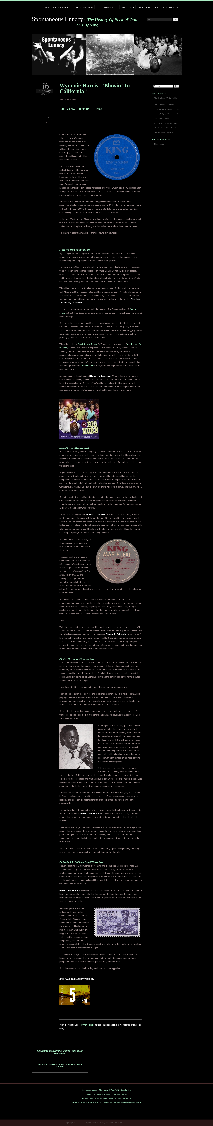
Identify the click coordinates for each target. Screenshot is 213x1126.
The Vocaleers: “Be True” (163, 132)
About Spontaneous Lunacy (58, 7)
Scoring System (170, 7)
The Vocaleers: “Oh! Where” (165, 128)
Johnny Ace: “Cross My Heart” (165, 123)
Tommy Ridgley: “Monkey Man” (166, 114)
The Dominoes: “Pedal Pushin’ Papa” (164, 99)
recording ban (88, 366)
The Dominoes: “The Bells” (164, 104)
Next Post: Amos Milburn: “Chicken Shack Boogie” (60, 1066)
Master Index (127, 7)
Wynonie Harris (87, 1025)
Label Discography (107, 7)
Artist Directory (84, 7)
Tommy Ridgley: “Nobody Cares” (166, 109)
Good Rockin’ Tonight (87, 344)
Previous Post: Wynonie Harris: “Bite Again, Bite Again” (60, 1052)
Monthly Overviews (148, 7)
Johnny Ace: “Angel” (161, 118)
